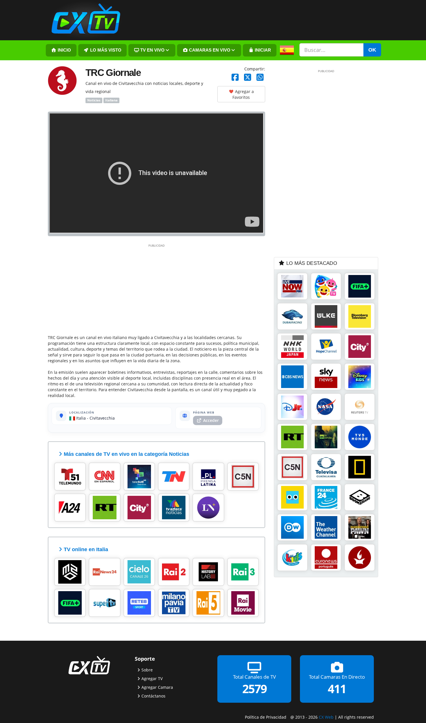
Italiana (111, 100)
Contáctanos (153, 696)
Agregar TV (152, 678)
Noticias (93, 100)
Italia (80, 418)
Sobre (147, 670)
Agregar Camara (157, 687)
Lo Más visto (105, 50)
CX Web (326, 717)
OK (372, 50)
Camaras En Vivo (209, 50)
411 (337, 689)
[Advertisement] (156, 288)
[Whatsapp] (260, 77)
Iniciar (262, 50)
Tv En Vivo (152, 50)
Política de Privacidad (265, 717)
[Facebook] (235, 77)
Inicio (64, 50)
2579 (254, 689)
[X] (248, 77)
